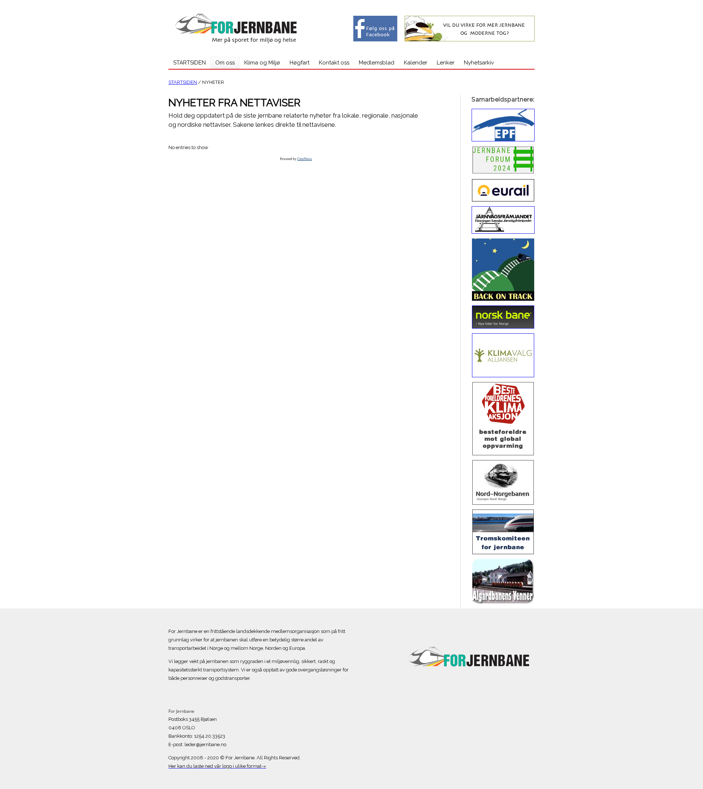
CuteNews (304, 159)
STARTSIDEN (182, 82)
